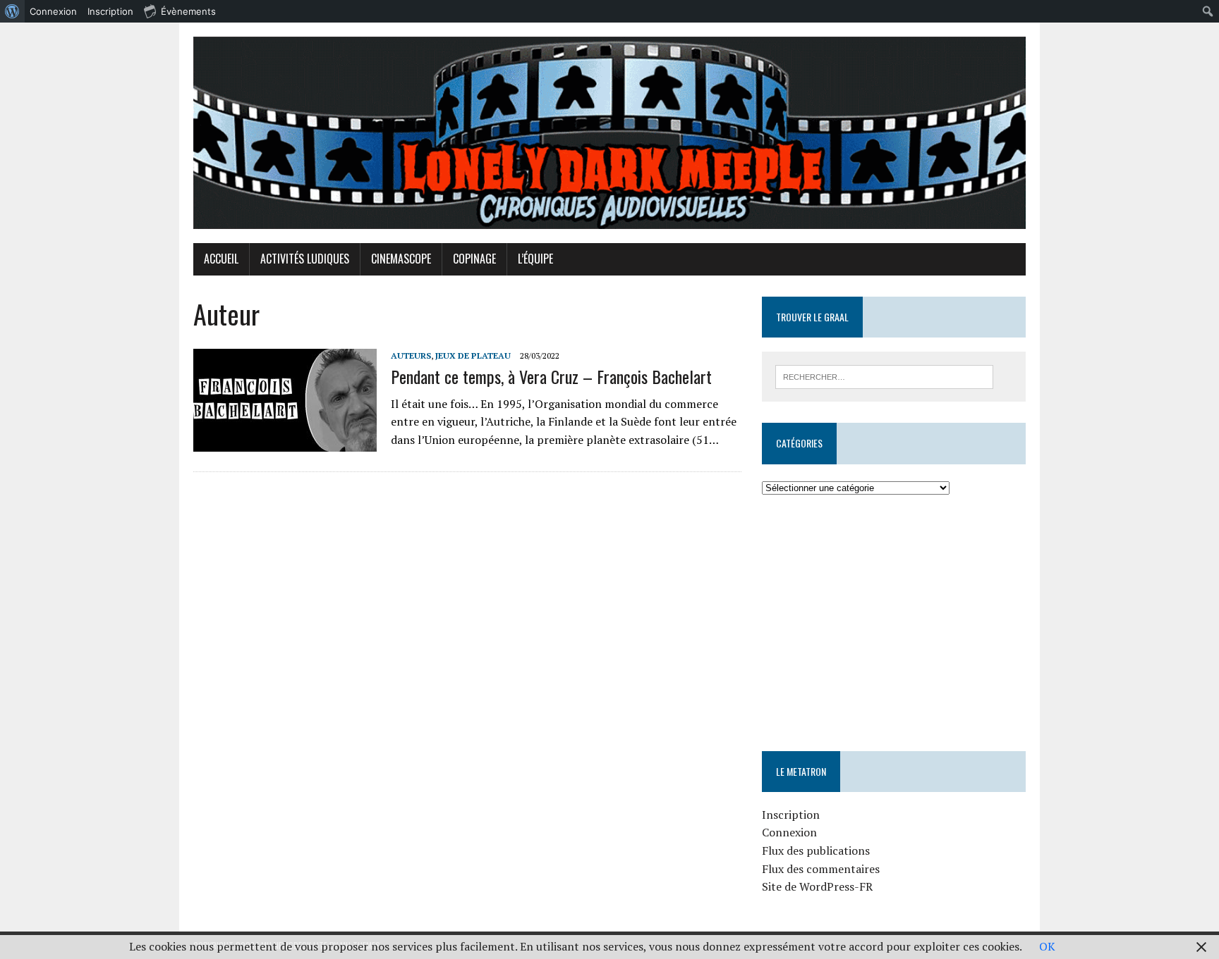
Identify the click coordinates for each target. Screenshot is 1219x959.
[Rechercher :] (884, 375)
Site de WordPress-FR (817, 886)
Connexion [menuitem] (53, 11)
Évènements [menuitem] (188, 11)
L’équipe (535, 258)
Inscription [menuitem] (110, 11)
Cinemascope (401, 258)
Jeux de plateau (473, 355)
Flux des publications (816, 850)
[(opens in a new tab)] (851, 539)
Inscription (791, 814)
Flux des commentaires (821, 869)
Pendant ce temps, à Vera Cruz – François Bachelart (551, 376)
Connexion (789, 832)
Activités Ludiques (304, 258)
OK (1047, 946)
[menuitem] (12, 11)
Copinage (474, 258)
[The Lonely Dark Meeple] (609, 133)
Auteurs (411, 355)
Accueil (221, 258)
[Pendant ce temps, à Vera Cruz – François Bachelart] (285, 442)
